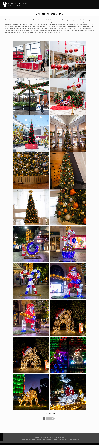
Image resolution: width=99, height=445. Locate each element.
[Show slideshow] (49, 414)
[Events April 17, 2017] (1, 437)
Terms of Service (69, 439)
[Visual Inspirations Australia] (15, 4)
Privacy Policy (57, 439)
